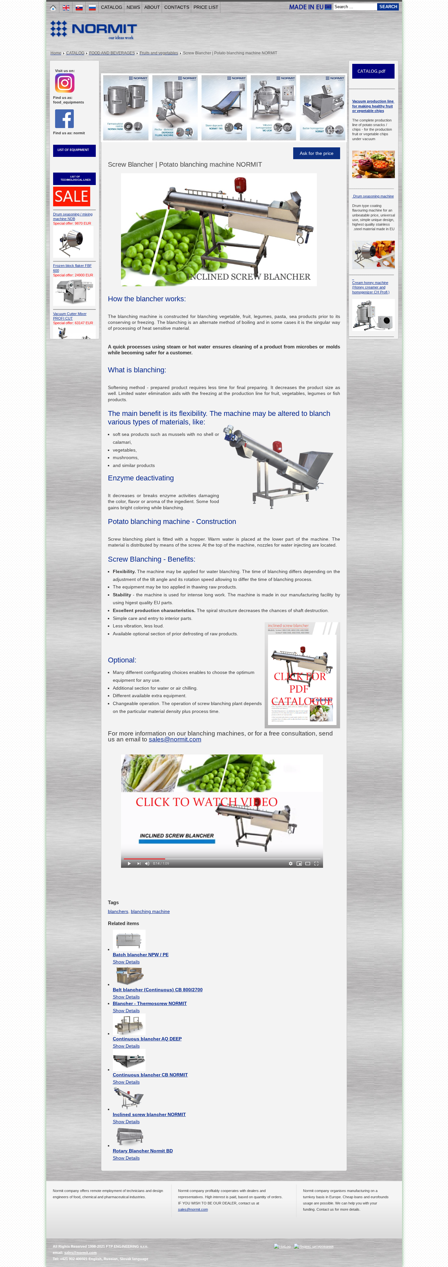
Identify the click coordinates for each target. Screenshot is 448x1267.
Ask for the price (317, 153)
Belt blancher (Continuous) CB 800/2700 (158, 989)
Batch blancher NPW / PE (141, 954)
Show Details (126, 961)
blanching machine (150, 911)
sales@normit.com (175, 739)
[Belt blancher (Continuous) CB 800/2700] (129, 984)
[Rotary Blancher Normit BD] (129, 1145)
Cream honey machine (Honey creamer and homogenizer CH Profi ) (371, 287)
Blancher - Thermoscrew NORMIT (150, 1003)
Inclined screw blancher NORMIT (149, 1114)
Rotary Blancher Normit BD (143, 1150)
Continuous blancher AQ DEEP (147, 1038)
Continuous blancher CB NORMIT (150, 1074)
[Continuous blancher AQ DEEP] (129, 1033)
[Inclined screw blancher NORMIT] (129, 1109)
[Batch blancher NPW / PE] (129, 949)
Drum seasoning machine (373, 196)
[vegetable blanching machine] (222, 866)
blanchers (118, 911)
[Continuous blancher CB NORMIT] (129, 1069)
